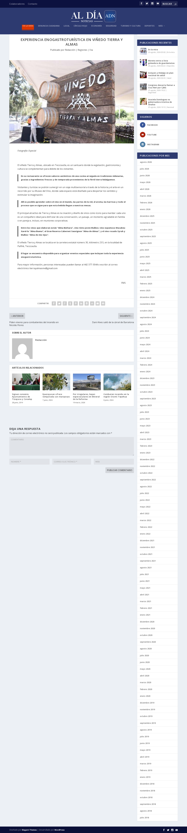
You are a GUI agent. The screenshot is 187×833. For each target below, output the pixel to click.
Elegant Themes (29, 830)
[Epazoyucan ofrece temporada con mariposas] (56, 382)
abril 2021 (144, 594)
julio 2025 (144, 249)
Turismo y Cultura (130, 26)
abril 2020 (144, 675)
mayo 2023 (145, 425)
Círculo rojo (80, 26)
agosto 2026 (146, 162)
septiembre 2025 (148, 236)
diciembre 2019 (147, 702)
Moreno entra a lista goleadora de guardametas (161, 61)
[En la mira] (143, 51)
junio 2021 (145, 581)
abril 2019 (144, 757)
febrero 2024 (146, 364)
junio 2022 (145, 500)
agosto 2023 (146, 405)
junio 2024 (145, 337)
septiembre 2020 (148, 642)
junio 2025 (145, 256)
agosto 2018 (146, 811)
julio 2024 (144, 331)
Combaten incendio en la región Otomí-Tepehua (116, 395)
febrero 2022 (146, 527)
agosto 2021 (146, 567)
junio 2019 (145, 743)
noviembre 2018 (147, 790)
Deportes (149, 26)
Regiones (82, 49)
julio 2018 (144, 817)
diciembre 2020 (147, 621)
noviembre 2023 (147, 385)
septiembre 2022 (148, 479)
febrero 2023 (146, 446)
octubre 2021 (146, 554)
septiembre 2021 (148, 561)
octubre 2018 (146, 797)
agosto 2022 (146, 486)
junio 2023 (145, 418)
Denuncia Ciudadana (49, 26)
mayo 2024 (145, 344)
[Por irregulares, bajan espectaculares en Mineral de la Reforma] (87, 382)
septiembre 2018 (148, 804)
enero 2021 (145, 614)
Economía (96, 26)
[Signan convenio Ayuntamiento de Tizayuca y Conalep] (26, 382)
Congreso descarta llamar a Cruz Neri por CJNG (161, 86)
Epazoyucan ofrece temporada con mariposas (56, 395)
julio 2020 (144, 655)
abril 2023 (144, 432)
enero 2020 (145, 696)
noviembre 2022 (147, 466)
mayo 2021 (145, 588)
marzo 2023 (145, 439)
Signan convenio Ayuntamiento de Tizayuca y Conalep (22, 396)
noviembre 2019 (147, 709)
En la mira (28, 26)
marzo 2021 (145, 601)
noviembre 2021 (147, 547)
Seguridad (111, 26)
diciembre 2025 (147, 216)
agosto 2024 (146, 324)
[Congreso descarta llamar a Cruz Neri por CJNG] (143, 87)
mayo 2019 (145, 750)
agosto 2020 (146, 648)
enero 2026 (145, 209)
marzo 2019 (145, 763)
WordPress (59, 830)
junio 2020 (145, 662)
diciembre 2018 (147, 783)
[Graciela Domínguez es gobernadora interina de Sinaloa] (143, 101)
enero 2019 (145, 777)
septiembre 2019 (148, 723)
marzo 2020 (145, 682)
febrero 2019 (146, 770)
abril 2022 (144, 513)
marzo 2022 (145, 520)
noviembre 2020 (147, 628)
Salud (169, 78)
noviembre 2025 (147, 223)
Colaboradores (17, 3)
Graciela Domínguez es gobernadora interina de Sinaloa (160, 102)
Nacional (170, 107)
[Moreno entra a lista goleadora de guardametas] (143, 62)
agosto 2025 (146, 243)
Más (161, 26)
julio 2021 (144, 574)
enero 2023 (145, 452)
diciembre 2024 (147, 297)
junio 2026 (145, 175)
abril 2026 (144, 189)
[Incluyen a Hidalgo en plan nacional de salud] (143, 74)
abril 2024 (144, 351)
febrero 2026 (146, 202)
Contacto (32, 3)
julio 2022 (144, 493)
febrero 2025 (146, 283)
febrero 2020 (146, 689)
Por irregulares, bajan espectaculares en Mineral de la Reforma (86, 396)
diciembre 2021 (147, 540)
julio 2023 (144, 412)
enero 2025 (145, 290)
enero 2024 (145, 371)
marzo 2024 (145, 358)
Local (67, 26)
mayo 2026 (145, 182)
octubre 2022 (146, 473)
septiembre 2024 (148, 317)
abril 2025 (144, 270)
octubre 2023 (146, 392)
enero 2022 (145, 533)
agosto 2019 (146, 729)
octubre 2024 (146, 310)
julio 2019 (144, 736)
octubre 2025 (146, 229)
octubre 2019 (146, 716)
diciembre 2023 (147, 378)
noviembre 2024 (147, 304)
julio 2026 (144, 168)
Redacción (70, 49)
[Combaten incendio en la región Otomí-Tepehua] (117, 382)
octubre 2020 (146, 635)
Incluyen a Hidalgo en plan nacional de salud (160, 74)
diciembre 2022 (147, 459)
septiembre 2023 (148, 398)
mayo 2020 (145, 669)
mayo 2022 (145, 506)
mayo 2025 (145, 263)
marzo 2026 (145, 196)
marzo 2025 (145, 277)
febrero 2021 (146, 608)
